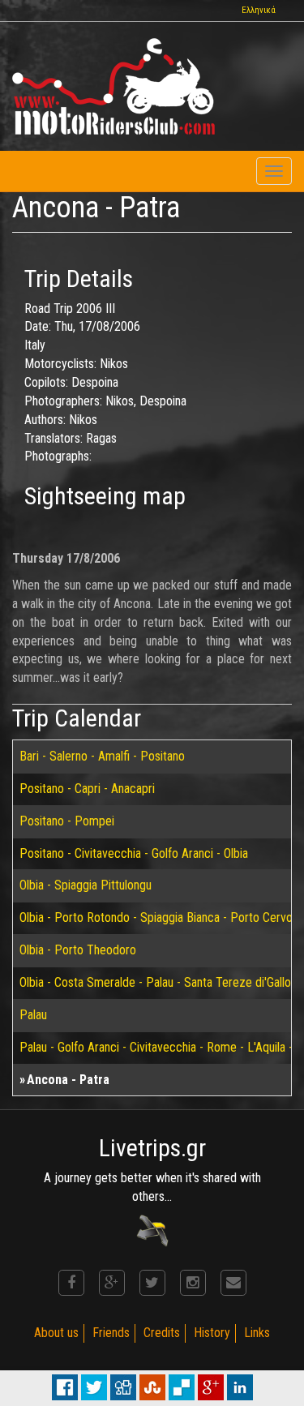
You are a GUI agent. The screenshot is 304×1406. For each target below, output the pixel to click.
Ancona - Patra (68, 1079)
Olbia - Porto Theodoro (77, 950)
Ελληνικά (259, 10)
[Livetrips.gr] (152, 1229)
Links (257, 1332)
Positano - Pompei (66, 821)
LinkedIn (240, 1387)
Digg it (123, 1387)
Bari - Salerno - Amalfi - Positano (102, 756)
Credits (161, 1332)
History (212, 1332)
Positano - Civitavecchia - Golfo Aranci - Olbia (133, 853)
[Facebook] (71, 1283)
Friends (111, 1332)
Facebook (65, 1387)
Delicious (182, 1387)
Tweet (94, 1387)
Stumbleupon (152, 1387)
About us (56, 1332)
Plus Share (211, 1387)
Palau (33, 1014)
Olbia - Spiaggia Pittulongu (85, 885)
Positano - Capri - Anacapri (87, 788)
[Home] (113, 86)
